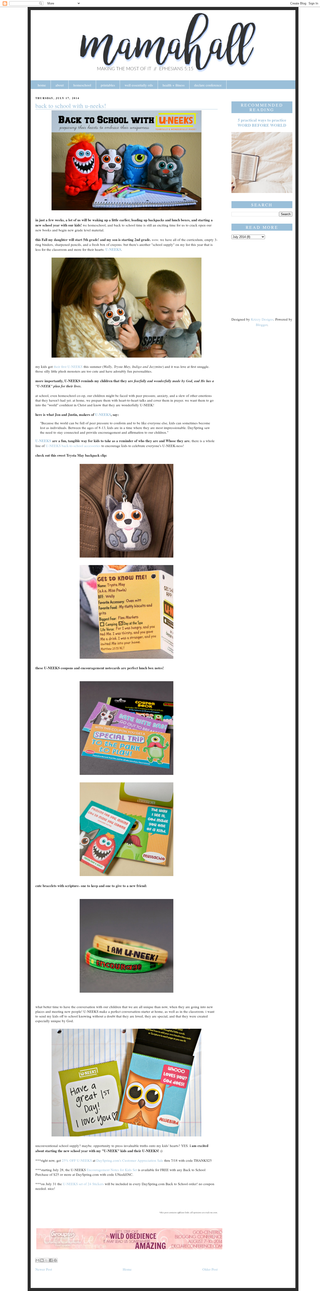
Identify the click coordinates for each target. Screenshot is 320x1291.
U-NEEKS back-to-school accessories (73, 445)
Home (127, 1269)
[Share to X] (46, 1260)
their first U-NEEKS (68, 366)
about (60, 85)
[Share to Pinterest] (55, 1260)
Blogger (261, 324)
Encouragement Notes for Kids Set (112, 1169)
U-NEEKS (113, 249)
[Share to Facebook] (50, 1260)
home (42, 85)
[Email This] (37, 1260)
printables (108, 85)
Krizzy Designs (262, 319)
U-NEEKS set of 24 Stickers (84, 1183)
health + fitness (174, 85)
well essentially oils (139, 85)
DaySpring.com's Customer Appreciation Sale (129, 1160)
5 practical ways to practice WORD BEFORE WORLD (262, 122)
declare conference (208, 85)
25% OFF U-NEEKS (77, 1160)
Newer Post (43, 1269)
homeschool (82, 85)
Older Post (210, 1269)
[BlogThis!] (42, 1260)
